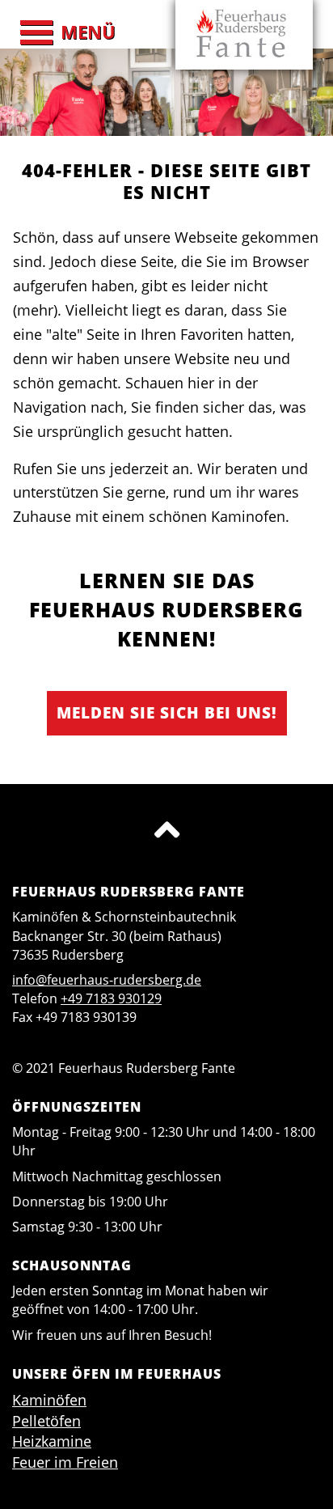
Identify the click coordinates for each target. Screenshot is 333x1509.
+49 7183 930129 (111, 998)
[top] (166, 829)
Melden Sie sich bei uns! (167, 712)
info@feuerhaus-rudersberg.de (106, 980)
